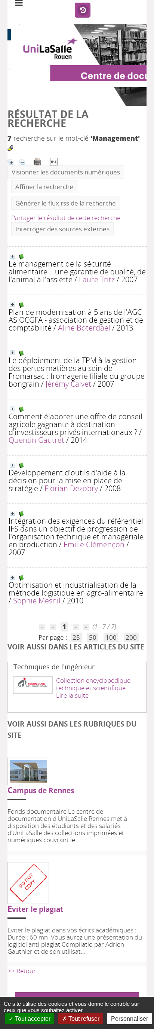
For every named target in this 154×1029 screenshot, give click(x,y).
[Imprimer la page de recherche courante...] (38, 160)
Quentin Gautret (36, 440)
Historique (82, 10)
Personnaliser (129, 1019)
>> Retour (21, 970)
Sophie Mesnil (37, 600)
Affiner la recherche (44, 186)
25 (76, 637)
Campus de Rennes (40, 790)
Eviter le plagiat (35, 909)
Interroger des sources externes (62, 229)
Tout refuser (83, 1019)
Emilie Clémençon (94, 544)
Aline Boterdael (84, 327)
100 (111, 637)
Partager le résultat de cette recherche (65, 217)
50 (92, 637)
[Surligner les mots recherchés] (10, 148)
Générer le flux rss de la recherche (65, 203)
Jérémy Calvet (68, 383)
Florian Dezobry (71, 488)
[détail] (12, 256)
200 (131, 637)
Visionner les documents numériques (66, 172)
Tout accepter (31, 1019)
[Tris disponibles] (54, 160)
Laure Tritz (97, 279)
